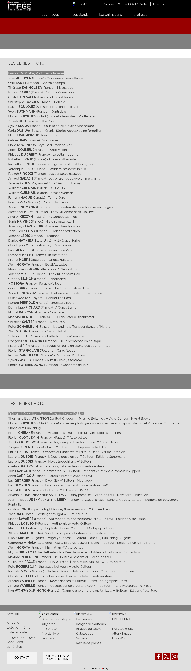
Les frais (47, 638)
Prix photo (49, 629)
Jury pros (48, 624)
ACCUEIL (13, 614)
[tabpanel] (86, 3)
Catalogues (84, 633)
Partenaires (109, 4)
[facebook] (158, 656)
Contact (144, 4)
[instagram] (174, 656)
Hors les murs (122, 629)
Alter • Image (121, 633)
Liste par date (17, 632)
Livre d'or (119, 638)
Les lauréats (85, 619)
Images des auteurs (91, 624)
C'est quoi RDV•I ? (128, 4)
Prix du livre (50, 633)
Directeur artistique (56, 619)
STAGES (13, 623)
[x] (166, 656)
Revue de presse (88, 643)
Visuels (81, 638)
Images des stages (21, 637)
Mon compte (159, 4)
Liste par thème (18, 627)
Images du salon (88, 629)
